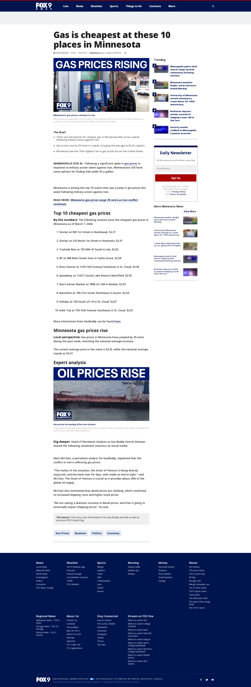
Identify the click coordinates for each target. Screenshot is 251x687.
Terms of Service (177, 194)
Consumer (41, 584)
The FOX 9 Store (197, 607)
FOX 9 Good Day (197, 573)
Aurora (100, 591)
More (171, 6)
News (39, 562)
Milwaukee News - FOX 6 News (48, 621)
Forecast (71, 570)
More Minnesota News (168, 206)
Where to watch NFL (137, 620)
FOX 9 (73, 53)
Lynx (99, 584)
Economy (113, 533)
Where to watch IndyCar (139, 639)
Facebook (101, 630)
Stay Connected (107, 616)
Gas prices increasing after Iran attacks (74, 424)
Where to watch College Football (139, 625)
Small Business (165, 577)
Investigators (42, 577)
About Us (73, 616)
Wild (99, 577)
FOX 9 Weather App (76, 566)
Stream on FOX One (140, 616)
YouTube (101, 644)
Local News (41, 566)
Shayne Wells (134, 566)
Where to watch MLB (138, 629)
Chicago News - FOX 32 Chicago (47, 627)
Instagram (102, 634)
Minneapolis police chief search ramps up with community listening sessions (167, 258)
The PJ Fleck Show (197, 587)
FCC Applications (74, 648)
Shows (193, 562)
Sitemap (70, 637)
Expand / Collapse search (213, 6)
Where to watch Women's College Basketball (140, 650)
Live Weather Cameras (77, 577)
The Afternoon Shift (198, 598)
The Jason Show (196, 570)
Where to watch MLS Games (138, 662)
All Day (192, 577)
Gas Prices (82, 53)
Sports (101, 562)
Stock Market (164, 573)
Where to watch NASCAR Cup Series (139, 634)
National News (43, 570)
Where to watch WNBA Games (139, 656)
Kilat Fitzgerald (62, 53)
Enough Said (195, 580)
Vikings (100, 566)
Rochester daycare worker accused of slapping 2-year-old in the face (167, 271)
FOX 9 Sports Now (197, 591)
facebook (201, 679)
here (118, 321)
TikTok (100, 641)
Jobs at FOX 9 (73, 630)
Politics (97, 533)
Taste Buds (194, 594)
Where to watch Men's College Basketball (138, 644)
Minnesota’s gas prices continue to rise (74, 115)
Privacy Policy (179, 191)
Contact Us (72, 620)
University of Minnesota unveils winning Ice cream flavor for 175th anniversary (166, 232)
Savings (162, 580)
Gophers (101, 570)
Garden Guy (133, 570)
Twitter (100, 637)
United (100, 587)
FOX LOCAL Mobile (106, 623)
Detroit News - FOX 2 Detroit (46, 633)
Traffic (70, 580)
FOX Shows (194, 566)
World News (41, 573)
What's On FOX (74, 634)
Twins (100, 573)
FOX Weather (73, 584)
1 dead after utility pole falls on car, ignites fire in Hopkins (167, 244)
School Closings (74, 573)
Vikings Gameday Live (199, 584)
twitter (207, 679)
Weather (72, 562)
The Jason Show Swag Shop (199, 603)
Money (162, 562)
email (212, 679)
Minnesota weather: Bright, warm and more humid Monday (183, 85)
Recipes (131, 573)
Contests (71, 623)
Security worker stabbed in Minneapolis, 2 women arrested (183, 130)
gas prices (130, 163)
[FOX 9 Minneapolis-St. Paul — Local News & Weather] (45, 6)
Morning (133, 562)
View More (190, 211)
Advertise (71, 641)
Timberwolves (103, 580)
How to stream (104, 620)
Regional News (45, 616)
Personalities (73, 627)
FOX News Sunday (44, 587)
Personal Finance (166, 566)
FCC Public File (73, 644)
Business (80, 533)
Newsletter (102, 627)
